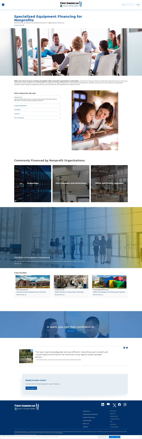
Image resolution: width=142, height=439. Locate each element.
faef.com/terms (60, 432)
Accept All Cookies (114, 436)
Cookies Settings (103, 436)
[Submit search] (123, 4)
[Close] (140, 437)
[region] (71, 437)
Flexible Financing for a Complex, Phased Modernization (69, 292)
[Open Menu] (3, 4)
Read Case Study (20, 294)
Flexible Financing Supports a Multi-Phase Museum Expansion (109, 292)
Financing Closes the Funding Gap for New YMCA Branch (31, 292)
